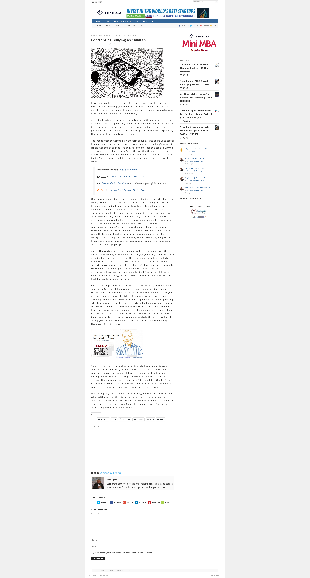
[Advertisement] (132, 453)
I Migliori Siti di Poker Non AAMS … (196, 149)
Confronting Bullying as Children (118, 40)
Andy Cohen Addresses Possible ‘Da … (198, 188)
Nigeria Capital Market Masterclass (127, 190)
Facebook (117, 503)
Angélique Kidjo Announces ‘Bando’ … (198, 178)
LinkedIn (142, 503)
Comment (95, 514)
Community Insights (104, 35)
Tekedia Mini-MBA (127, 169)
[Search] (216, 1)
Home (93, 35)
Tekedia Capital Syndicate (114, 183)
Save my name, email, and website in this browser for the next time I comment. (124, 553)
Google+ (130, 503)
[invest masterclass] (118, 361)
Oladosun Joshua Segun (195, 161)
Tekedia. (93, 575)
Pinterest (156, 503)
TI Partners (191, 151)
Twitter (104, 503)
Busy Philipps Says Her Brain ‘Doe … (197, 168)
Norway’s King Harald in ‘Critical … (196, 159)
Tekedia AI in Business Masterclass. (128, 176)
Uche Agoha (108, 44)
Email (167, 503)
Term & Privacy (215, 575)
